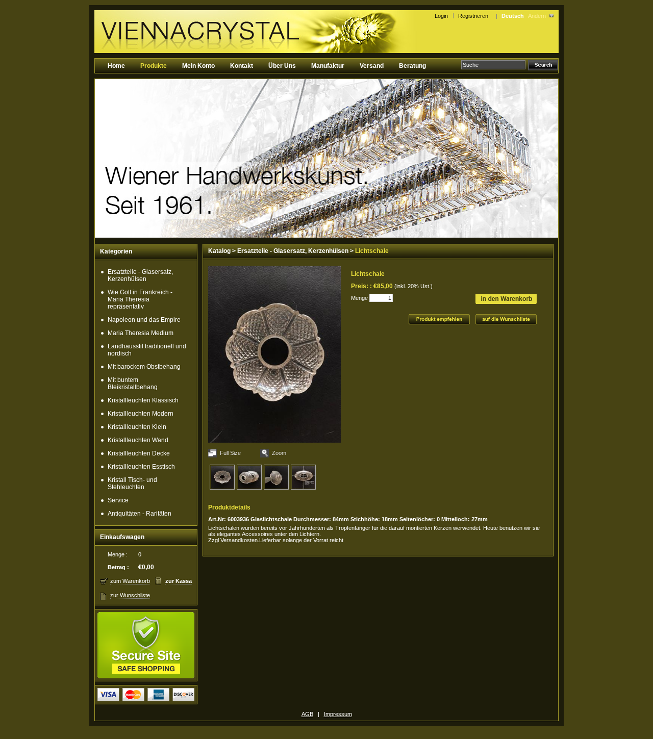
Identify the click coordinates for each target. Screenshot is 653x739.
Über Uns (282, 65)
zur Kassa (178, 581)
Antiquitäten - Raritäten (139, 513)
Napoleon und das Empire (144, 319)
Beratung (412, 65)
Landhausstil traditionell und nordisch (147, 350)
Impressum (338, 714)
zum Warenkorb (130, 581)
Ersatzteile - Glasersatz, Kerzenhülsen (140, 275)
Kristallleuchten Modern (140, 413)
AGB (307, 714)
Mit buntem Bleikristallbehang (133, 383)
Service (118, 500)
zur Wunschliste (130, 595)
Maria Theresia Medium (140, 333)
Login (441, 16)
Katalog (219, 250)
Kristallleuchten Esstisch (141, 466)
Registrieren (474, 16)
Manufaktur (327, 65)
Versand (372, 65)
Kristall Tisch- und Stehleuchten (132, 483)
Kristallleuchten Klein (137, 426)
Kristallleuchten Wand (138, 440)
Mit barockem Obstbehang (144, 366)
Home (116, 65)
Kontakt (241, 65)
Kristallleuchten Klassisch (143, 400)
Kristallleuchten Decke (139, 453)
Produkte (153, 65)
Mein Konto (198, 65)
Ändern (537, 16)
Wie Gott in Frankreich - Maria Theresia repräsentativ (140, 299)
